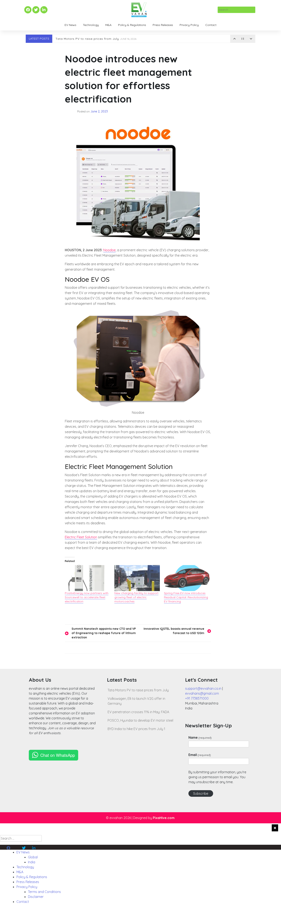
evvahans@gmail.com (202, 693)
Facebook (27, 10)
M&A (108, 25)
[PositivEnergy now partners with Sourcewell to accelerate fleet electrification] (87, 578)
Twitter (35, 10)
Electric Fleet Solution (81, 537)
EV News (70, 25)
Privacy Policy (189, 25)
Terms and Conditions (44, 892)
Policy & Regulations (132, 25)
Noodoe (109, 250)
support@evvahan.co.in (203, 688)
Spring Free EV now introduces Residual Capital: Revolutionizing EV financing (186, 597)
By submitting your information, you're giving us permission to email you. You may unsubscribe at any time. (217, 777)
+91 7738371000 (197, 698)
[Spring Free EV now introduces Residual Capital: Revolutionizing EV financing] (186, 578)
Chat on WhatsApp (57, 755)
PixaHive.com (163, 818)
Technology (91, 25)
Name (200, 737)
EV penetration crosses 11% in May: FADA (138, 712)
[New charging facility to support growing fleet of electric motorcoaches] (137, 578)
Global (33, 857)
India (31, 862)
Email (199, 755)
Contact (210, 25)
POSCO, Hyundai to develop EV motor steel (140, 720)
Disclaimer (36, 897)
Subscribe (200, 793)
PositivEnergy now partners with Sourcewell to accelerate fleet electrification (86, 597)
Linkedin (43, 10)
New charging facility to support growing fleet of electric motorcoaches (136, 597)
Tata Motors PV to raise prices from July (96, 39)
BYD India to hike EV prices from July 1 (136, 729)
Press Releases (163, 25)
